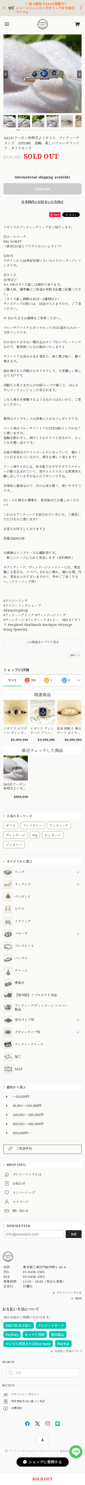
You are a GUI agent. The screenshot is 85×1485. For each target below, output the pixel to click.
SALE (19, 1069)
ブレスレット (24, 946)
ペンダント (23, 897)
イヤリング (23, 921)
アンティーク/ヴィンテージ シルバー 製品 (41, 1008)
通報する (75, 655)
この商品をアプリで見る (42, 642)
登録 (74, 1234)
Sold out (42, 189)
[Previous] (5, 74)
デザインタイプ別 (27, 1032)
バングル (21, 958)
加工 (18, 1057)
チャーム (21, 971)
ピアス (19, 909)
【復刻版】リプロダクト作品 (36, 995)
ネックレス (23, 884)
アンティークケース (29, 1044)
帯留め (19, 983)
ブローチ (21, 934)
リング (19, 872)
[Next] (79, 74)
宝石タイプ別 (26, 1020)
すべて (12, 680)
